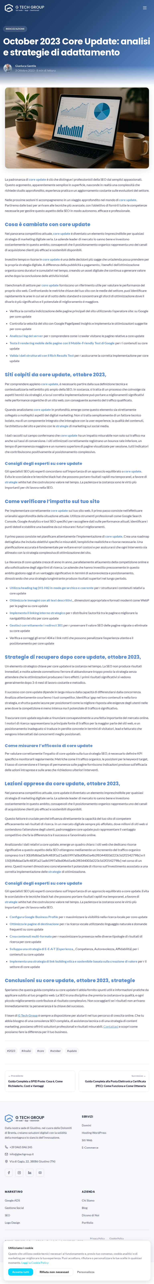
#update (72, 1050)
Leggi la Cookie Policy (35, 1262)
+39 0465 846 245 (21, 1147)
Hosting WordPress (94, 1132)
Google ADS (12, 1200)
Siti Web (87, 1140)
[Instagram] (19, 1173)
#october (55, 1050)
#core (40, 1050)
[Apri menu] (144, 8)
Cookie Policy (116, 1238)
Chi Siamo (88, 1200)
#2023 (11, 1050)
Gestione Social (14, 1207)
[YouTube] (40, 1173)
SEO (7, 1215)
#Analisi (26, 1050)
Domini (86, 1125)
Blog (84, 1207)
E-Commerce (90, 1147)
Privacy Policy (97, 1238)
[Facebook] (9, 1173)
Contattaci (110, 1026)
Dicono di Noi (90, 1215)
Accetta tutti (20, 1272)
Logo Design (12, 1222)
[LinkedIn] (30, 1173)
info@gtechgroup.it (22, 1154)
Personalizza (85, 1272)
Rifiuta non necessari (54, 1272)
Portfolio (87, 1222)
